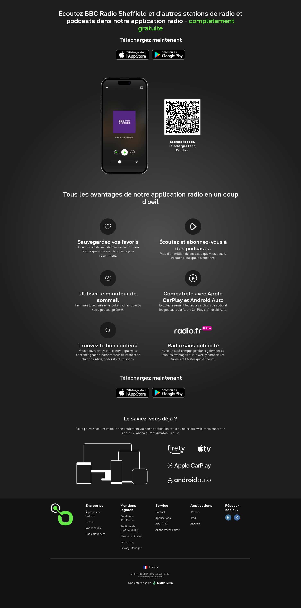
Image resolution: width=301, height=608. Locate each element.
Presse (90, 522)
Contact (160, 512)
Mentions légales (131, 536)
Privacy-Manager (131, 548)
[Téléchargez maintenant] (132, 54)
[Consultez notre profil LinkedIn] (228, 517)
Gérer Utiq (127, 542)
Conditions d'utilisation (127, 518)
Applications (163, 518)
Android (195, 524)
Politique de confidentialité (129, 528)
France (153, 567)
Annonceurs (93, 528)
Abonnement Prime (167, 530)
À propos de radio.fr (93, 514)
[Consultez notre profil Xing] (237, 517)
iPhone (194, 512)
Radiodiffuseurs (95, 534)
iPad (193, 518)
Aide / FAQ (161, 524)
